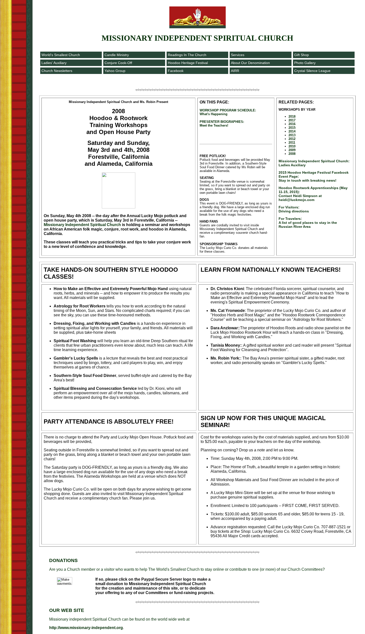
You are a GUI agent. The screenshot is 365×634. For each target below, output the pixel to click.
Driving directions (294, 209)
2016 (292, 124)
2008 (292, 154)
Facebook (175, 71)
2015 (292, 128)
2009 (292, 150)
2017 (292, 120)
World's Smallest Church (60, 55)
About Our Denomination (250, 63)
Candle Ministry (117, 55)
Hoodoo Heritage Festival (188, 63)
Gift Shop (301, 55)
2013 (292, 135)
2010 (292, 146)
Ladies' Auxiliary (54, 63)
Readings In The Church (187, 55)
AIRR (235, 71)
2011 (292, 142)
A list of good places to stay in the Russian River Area (308, 223)
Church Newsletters (56, 71)
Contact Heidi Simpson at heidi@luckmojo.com (313, 194)
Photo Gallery (305, 63)
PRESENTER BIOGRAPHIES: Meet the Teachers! (222, 123)
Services (237, 55)
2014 (292, 131)
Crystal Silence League (312, 71)
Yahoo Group (115, 71)
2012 (292, 139)
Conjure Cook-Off (118, 63)
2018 (292, 116)
